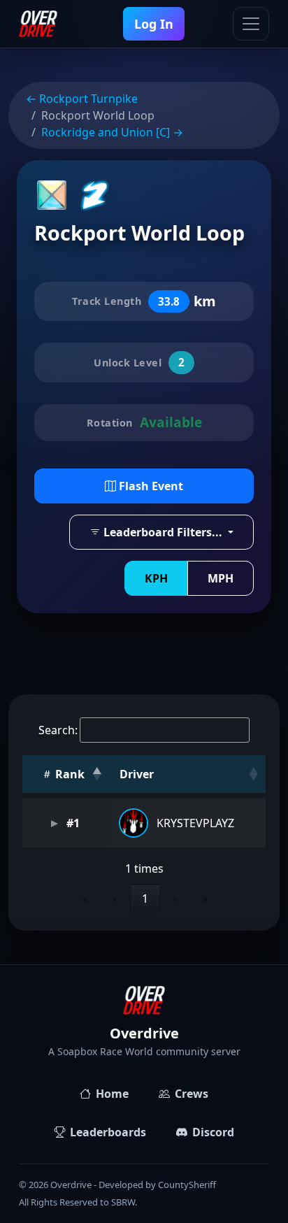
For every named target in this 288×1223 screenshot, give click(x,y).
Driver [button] (137, 774)
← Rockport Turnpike (82, 98)
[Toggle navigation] (251, 24)
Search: (58, 730)
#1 (72, 823)
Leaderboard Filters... (163, 532)
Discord (213, 1132)
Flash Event (149, 486)
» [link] (205, 898)
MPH (220, 578)
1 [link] (145, 898)
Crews (191, 1093)
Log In (153, 23)
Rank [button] (68, 774)
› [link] (175, 898)
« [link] (85, 898)
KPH (156, 578)
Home (112, 1093)
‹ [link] (115, 898)
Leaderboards (108, 1132)
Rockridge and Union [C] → (112, 132)
